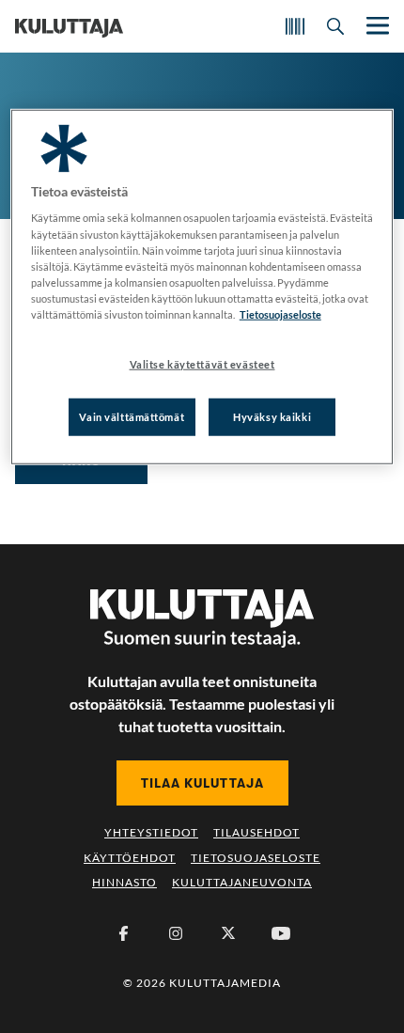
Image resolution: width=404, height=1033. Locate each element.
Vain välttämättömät (131, 417)
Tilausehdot (256, 832)
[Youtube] (280, 933)
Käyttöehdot (130, 858)
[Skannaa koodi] (295, 26)
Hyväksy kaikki (272, 417)
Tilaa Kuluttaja (202, 782)
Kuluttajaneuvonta (242, 882)
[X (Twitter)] (228, 933)
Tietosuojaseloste (255, 858)
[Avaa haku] (335, 26)
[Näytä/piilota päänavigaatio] (376, 26)
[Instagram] (175, 933)
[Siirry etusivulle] (69, 26)
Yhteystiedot (151, 832)
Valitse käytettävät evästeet (202, 364)
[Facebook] (123, 933)
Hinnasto (124, 882)
